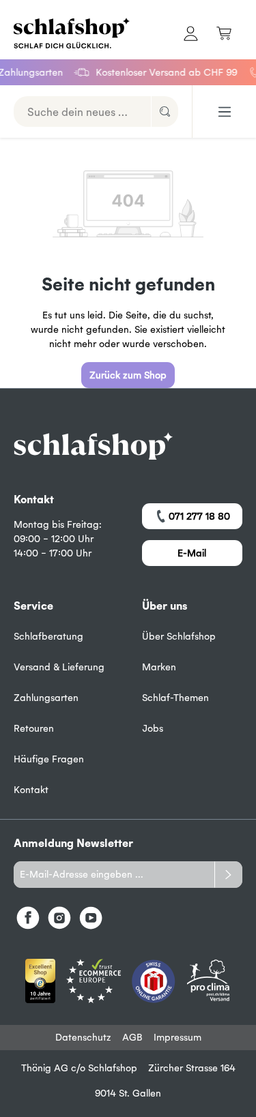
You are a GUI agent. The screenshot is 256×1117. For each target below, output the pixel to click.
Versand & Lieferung (59, 666)
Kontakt (31, 789)
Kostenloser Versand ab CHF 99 (162, 72)
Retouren (34, 728)
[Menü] (224, 112)
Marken (159, 666)
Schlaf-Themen (175, 697)
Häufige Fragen (49, 759)
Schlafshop (112, 1067)
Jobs (152, 728)
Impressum (177, 1037)
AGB (132, 1037)
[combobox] (83, 111)
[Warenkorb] (224, 33)
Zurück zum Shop (128, 375)
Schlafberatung (48, 636)
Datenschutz (83, 1037)
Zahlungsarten (46, 697)
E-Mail (191, 553)
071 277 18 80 (199, 516)
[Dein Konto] (190, 33)
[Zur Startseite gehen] (64, 33)
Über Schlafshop (179, 636)
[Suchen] (164, 111)
